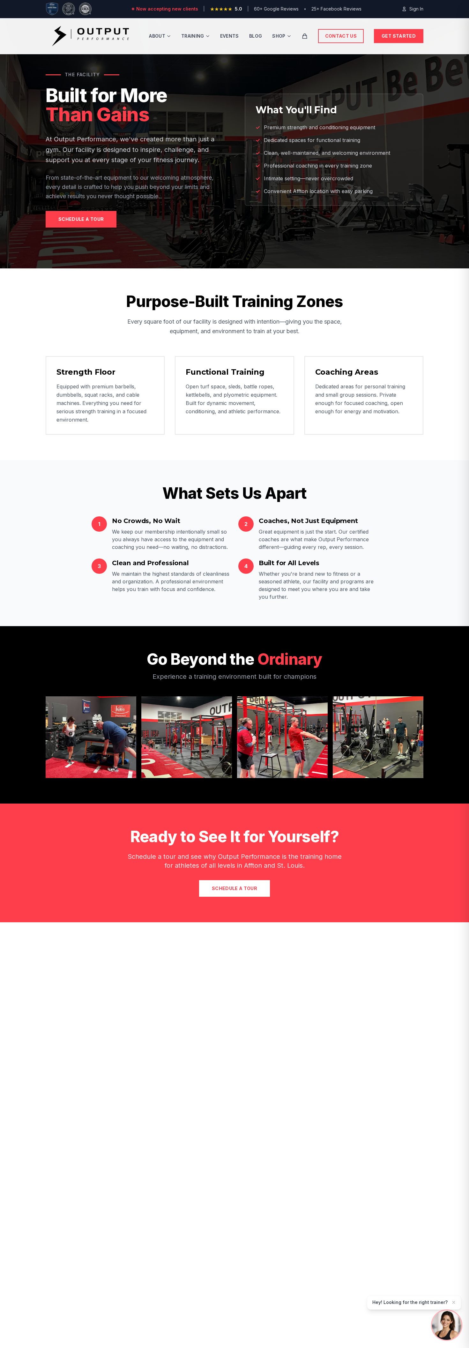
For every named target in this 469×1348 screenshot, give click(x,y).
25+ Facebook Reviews (336, 8)
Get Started (399, 36)
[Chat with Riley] (446, 1325)
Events (229, 36)
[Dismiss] (453, 1302)
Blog (255, 36)
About (157, 36)
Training (192, 36)
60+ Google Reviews (276, 8)
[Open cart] (305, 36)
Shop (278, 36)
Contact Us (341, 36)
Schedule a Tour (81, 219)
